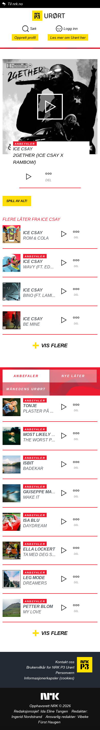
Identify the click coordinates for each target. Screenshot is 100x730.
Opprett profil (25, 37)
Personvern (65, 673)
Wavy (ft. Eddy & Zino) (47, 267)
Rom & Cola (36, 238)
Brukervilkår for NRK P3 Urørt (50, 667)
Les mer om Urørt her (68, 37)
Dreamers (35, 583)
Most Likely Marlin (45, 434)
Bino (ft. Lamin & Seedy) (49, 295)
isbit (28, 463)
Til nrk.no (15, 4)
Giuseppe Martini (43, 492)
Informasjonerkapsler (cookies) (49, 678)
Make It (31, 497)
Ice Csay (23, 149)
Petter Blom (38, 606)
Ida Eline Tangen (54, 711)
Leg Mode (34, 578)
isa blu (31, 520)
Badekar (33, 468)
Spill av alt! (16, 201)
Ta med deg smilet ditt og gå (55, 554)
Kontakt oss (64, 662)
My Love (32, 612)
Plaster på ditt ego (46, 411)
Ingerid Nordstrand (27, 717)
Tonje (30, 406)
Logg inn (71, 28)
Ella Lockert (39, 549)
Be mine (31, 324)
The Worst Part (41, 440)
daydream (35, 526)
